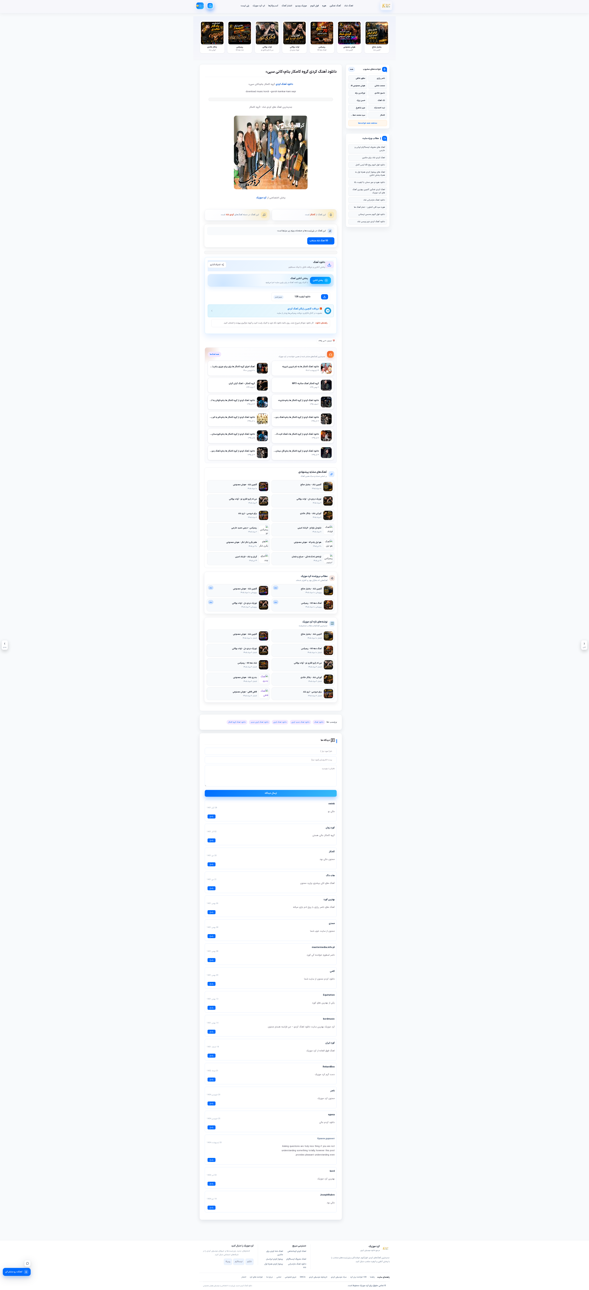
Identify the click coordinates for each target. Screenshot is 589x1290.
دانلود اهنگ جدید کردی (300, 722)
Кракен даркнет (326, 1138)
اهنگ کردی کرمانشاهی (296, 1251)
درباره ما (269, 1277)
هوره (324, 5)
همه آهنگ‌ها (214, 354)
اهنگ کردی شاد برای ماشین (373, 157)
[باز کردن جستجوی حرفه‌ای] (210, 5)
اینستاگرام (239, 1261)
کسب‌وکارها (273, 5)
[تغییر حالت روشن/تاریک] (200, 5)
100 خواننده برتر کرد (358, 1277)
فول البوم (314, 5)
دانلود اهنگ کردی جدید (259, 722)
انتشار (243, 1277)
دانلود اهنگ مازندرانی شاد (374, 200)
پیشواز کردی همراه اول (273, 1264)
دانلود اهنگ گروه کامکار (237, 722)
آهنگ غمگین (335, 5)
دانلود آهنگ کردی (284, 84)
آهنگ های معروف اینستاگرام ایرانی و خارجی (370, 149)
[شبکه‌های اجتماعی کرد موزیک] (27, 1263)
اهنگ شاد (348, 5)
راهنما (372, 1277)
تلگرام (249, 1261)
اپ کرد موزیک (259, 5)
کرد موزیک (261, 198)
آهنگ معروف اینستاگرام (296, 1259)
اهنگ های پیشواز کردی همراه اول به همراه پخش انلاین (370, 174)
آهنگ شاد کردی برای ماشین (274, 1253)
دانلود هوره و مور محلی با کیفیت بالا (369, 182)
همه (351, 69)
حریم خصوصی (290, 1277)
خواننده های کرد (256, 1277)
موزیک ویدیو (301, 5)
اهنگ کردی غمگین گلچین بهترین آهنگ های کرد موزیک (368, 191)
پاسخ (211, 816)
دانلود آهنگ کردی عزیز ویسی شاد (371, 221)
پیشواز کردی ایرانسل (274, 1259)
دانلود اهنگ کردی (280, 722)
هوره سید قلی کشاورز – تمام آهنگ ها (369, 207)
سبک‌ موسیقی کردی (339, 1277)
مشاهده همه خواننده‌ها (367, 123)
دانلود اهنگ (318, 722)
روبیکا (228, 1261)
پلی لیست (245, 5)
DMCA (302, 1277)
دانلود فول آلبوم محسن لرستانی (371, 214)
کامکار (312, 214)
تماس (278, 1277)
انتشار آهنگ (287, 5)
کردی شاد (230, 214)
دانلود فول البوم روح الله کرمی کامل (370, 164)
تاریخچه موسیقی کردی (318, 1277)
